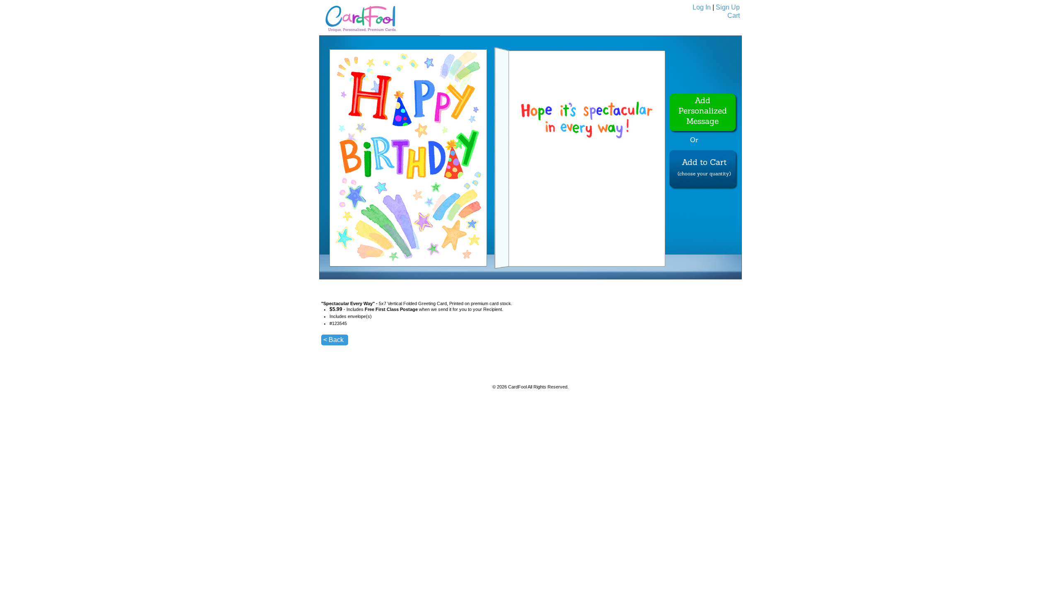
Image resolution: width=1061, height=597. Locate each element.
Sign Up (728, 7)
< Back (333, 339)
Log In (702, 7)
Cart (733, 15)
